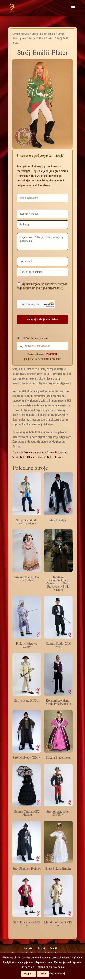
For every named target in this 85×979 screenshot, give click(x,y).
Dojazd (41, 948)
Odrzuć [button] (43, 973)
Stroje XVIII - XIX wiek (41, 38)
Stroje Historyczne (57, 452)
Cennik (53, 948)
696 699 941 (52, 354)
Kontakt (28, 948)
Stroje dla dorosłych (43, 34)
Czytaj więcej (57, 973)
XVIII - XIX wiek (55, 457)
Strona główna (20, 34)
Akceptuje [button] (28, 973)
